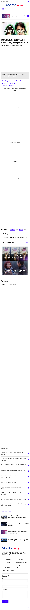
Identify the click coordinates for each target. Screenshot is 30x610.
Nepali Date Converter (8, 570)
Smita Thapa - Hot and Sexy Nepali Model (12, 81)
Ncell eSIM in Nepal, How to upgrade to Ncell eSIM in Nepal (19, 16)
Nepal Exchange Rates (21, 562)
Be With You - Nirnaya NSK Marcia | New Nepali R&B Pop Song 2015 (14, 256)
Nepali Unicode (21, 565)
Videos (6, 37)
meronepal (11, 37)
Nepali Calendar (8, 567)
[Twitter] (4, 1)
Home (2, 37)
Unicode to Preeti (8, 565)
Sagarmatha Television (8, 85)
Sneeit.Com (17, 607)
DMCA (8, 562)
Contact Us (8, 559)
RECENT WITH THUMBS (6, 511)
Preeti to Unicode (21, 567)
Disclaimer (21, 559)
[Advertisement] (14, 59)
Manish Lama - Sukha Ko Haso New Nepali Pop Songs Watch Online (14, 271)
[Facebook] (1, 1)
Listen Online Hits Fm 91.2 (8, 83)
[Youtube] (7, 1)
